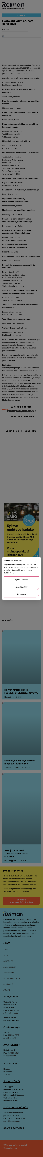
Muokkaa (21, 594)
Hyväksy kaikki (21, 579)
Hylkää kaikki (21, 587)
